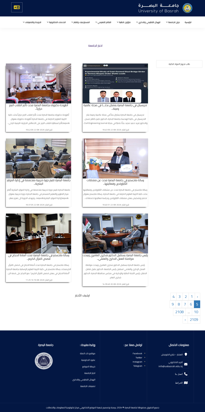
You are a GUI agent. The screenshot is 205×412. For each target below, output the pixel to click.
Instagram (137, 362)
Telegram (137, 366)
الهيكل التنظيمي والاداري (149, 22)
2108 (179, 311)
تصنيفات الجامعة (87, 386)
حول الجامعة (174, 22)
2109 (194, 319)
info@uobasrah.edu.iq (171, 366)
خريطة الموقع (88, 366)
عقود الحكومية (88, 360)
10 (196, 311)
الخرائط (179, 382)
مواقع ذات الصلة (87, 353)
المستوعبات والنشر (81, 22)
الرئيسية (188, 22)
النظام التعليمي (104, 22)
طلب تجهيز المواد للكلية (179, 64)
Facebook (137, 353)
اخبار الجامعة (89, 373)
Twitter (139, 357)
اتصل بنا (179, 373)
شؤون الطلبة (124, 22)
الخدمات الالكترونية (57, 22)
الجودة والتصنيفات (33, 22)
